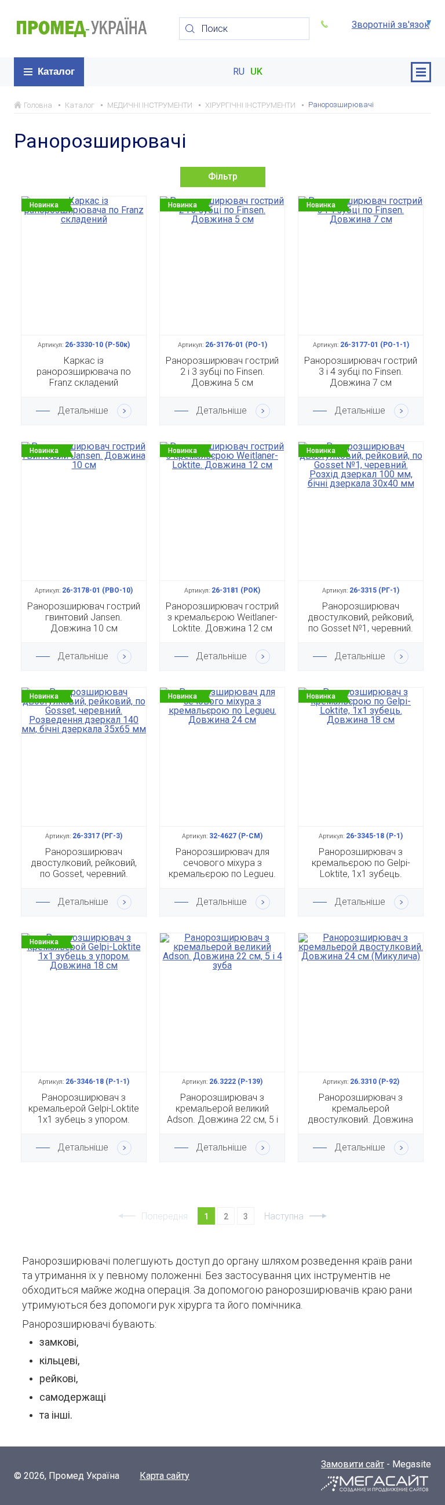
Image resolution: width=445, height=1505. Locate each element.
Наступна (284, 1216)
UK (256, 71)
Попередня (164, 1216)
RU (239, 71)
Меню (421, 72)
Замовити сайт (352, 1464)
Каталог (56, 71)
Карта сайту (164, 1476)
